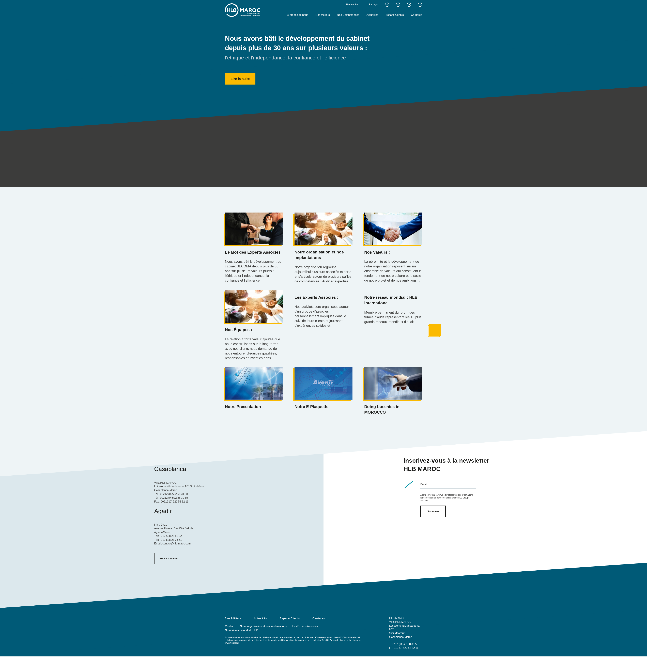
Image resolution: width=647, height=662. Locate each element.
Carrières (416, 14)
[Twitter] (391, 655)
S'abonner (433, 511)
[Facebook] (399, 655)
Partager (373, 4)
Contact (229, 626)
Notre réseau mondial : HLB (241, 630)
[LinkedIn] (406, 655)
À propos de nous (297, 14)
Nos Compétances (348, 14)
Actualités (372, 14)
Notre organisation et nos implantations (263, 626)
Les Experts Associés (305, 626)
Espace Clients (395, 14)
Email (423, 484)
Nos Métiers (322, 14)
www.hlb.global (232, 643)
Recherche (352, 4)
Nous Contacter (169, 558)
